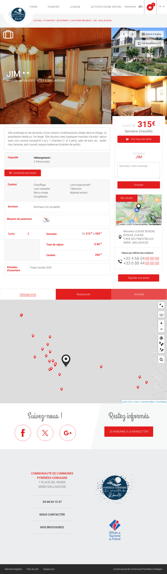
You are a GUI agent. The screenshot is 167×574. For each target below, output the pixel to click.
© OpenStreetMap (147, 401)
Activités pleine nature (106, 6)
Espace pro (49, 569)
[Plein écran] (161, 305)
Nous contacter (52, 514)
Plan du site (32, 569)
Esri (130, 401)
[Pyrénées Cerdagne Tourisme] (18, 14)
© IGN (135, 401)
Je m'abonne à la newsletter (128, 431)
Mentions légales (13, 569)
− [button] (161, 329)
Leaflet (124, 401)
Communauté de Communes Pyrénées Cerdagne (137, 569)
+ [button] (161, 323)
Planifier (54, 6)
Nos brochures (52, 527)
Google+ (68, 433)
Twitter (45, 433)
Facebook (23, 433)
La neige (75, 6)
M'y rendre (127, 198)
